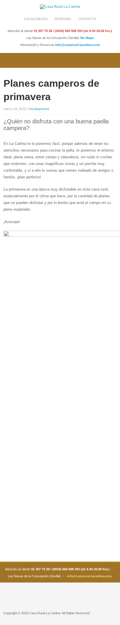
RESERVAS (62, 19)
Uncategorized (38, 109)
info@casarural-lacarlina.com (77, 45)
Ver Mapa (87, 38)
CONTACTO (87, 19)
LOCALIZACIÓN (35, 19)
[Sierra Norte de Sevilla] (60, 7)
